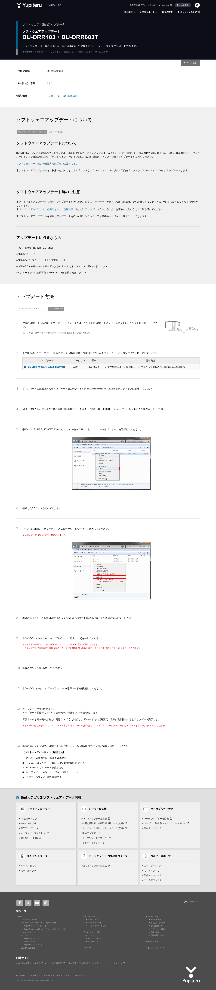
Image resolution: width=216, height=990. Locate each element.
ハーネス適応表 (28, 865)
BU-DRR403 (53, 96)
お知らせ (32, 975)
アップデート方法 (56, 132)
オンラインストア (188, 12)
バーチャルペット (95, 923)
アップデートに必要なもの (45, 209)
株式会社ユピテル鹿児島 (79, 963)
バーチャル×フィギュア (97, 926)
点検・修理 (155, 932)
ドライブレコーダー (29, 919)
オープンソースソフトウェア (35, 833)
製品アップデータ (29, 828)
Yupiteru (28, 52)
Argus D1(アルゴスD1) (33, 945)
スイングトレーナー (95, 938)
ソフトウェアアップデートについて (32, 132)
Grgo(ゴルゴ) (29, 941)
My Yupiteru (164, 5)
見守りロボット (94, 919)
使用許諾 (68, 209)
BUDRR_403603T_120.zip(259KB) (46, 366)
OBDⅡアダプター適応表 (94, 818)
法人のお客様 (182, 5)
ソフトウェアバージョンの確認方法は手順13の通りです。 (47, 163)
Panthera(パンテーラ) (32, 938)
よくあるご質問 (157, 923)
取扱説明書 (155, 926)
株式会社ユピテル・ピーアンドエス (109, 963)
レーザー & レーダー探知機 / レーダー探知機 (38, 923)
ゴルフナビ (92, 935)
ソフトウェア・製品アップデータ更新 (67, 52)
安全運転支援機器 (28, 948)
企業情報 (21, 975)
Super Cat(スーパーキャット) (35, 926)
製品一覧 (21, 911)
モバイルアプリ (28, 823)
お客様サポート (147, 12)
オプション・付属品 (158, 929)
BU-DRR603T (69, 96)
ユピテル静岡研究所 (55, 963)
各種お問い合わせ (158, 935)
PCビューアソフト (30, 818)
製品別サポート (157, 919)
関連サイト (22, 957)
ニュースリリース (47, 975)
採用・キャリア (65, 975)
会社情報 (152, 5)
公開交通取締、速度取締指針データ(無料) (103, 823)
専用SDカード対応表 (31, 838)
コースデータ (150, 865)
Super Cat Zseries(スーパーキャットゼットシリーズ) (45, 929)
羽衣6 (86, 948)
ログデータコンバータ (93, 843)
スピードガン (93, 941)
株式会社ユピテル (137, 5)
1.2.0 (49, 83)
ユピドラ (37, 963)
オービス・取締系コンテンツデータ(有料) (103, 828)
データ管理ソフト (153, 880)
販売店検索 (167, 12)
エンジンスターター (29, 932)
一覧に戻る (191, 63)
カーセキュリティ (28, 935)
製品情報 (128, 12)
